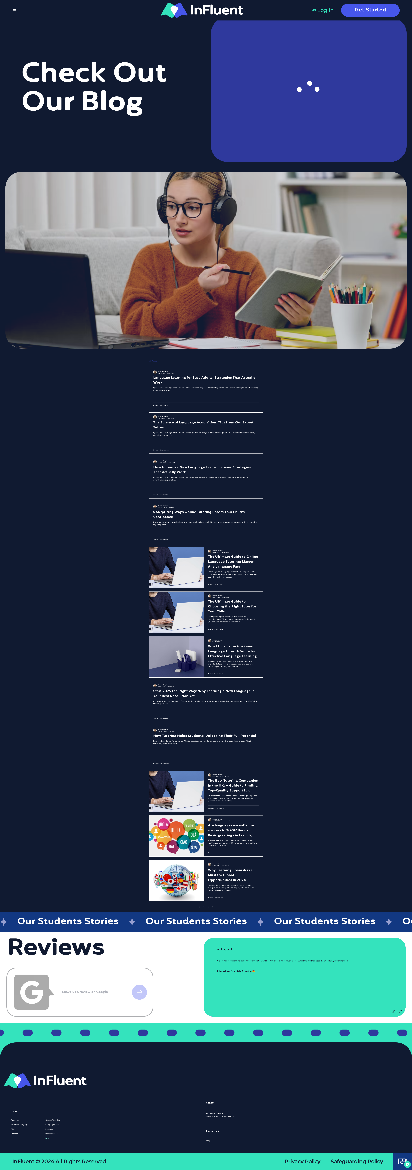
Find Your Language (20, 1125)
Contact (14, 1134)
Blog (208, 1141)
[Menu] (14, 10)
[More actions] (258, 372)
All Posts (153, 361)
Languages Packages (53, 1125)
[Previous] (393, 1011)
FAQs (13, 1129)
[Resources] (58, 1134)
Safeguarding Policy (357, 1161)
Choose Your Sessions (53, 1120)
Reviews (49, 1129)
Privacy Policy (302, 1161)
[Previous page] (199, 907)
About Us (15, 1120)
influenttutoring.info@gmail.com (220, 1116)
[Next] (400, 1011)
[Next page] (213, 907)
